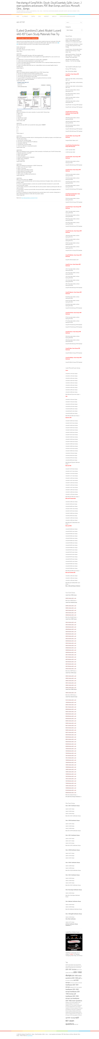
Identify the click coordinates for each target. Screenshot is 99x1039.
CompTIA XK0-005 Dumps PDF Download (74, 287)
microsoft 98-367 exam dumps (71, 545)
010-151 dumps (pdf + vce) (71, 700)
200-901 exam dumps (74, 964)
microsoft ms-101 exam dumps (72, 475)
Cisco (39, 16)
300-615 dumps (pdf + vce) (71, 645)
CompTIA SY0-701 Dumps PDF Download (74, 250)
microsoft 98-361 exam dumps (71, 531)
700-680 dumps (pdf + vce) (71, 774)
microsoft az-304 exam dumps (71, 385)
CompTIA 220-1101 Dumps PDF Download (74, 104)
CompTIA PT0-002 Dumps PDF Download (74, 324)
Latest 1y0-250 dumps (70, 868)
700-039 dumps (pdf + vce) (71, 753)
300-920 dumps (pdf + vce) (71, 614)
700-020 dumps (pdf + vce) (71, 748)
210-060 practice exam (72, 967)
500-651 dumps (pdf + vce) (71, 723)
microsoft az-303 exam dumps (71, 382)
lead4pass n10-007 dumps (70, 1002)
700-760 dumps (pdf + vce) (71, 776)
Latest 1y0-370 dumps (70, 855)
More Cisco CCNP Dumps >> (71, 670)
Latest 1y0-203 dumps (70, 878)
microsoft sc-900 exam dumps (71, 520)
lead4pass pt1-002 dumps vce (71, 1009)
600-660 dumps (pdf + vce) (71, 746)
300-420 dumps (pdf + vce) (71, 626)
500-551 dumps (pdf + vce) (71, 730)
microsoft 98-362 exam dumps (71, 533)
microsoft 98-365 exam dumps (71, 540)
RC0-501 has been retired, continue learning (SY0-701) (72, 240)
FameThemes (29, 1035)
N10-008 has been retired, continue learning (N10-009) (72, 305)
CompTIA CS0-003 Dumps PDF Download (74, 165)
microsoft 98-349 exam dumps (71, 529)
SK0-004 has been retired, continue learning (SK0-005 (72, 340)
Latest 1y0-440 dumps (70, 917)
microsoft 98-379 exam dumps (71, 559)
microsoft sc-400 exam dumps (71, 580)
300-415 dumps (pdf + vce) (71, 624)
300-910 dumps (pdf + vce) (71, 610)
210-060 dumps (77, 966)
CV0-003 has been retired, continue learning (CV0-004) (72, 182)
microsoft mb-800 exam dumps (72, 450)
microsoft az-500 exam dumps (71, 389)
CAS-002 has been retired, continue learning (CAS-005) (72, 118)
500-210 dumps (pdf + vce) (71, 739)
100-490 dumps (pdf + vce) (71, 702)
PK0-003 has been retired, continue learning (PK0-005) (72, 215)
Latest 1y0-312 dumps (70, 843)
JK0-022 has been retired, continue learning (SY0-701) (72, 236)
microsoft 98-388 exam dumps (71, 568)
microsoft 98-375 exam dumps (71, 556)
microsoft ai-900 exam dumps (71, 504)
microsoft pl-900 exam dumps (71, 515)
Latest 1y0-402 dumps (70, 811)
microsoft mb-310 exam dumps (72, 434)
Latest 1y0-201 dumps (70, 882)
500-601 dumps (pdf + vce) (71, 720)
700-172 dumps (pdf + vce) (71, 757)
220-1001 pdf (71, 972)
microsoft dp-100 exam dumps (71, 406)
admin (23, 38)
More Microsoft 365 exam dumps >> (73, 496)
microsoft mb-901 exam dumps (72, 508)
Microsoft (46, 16)
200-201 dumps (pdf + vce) (71, 704)
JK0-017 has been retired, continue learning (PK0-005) (72, 212)
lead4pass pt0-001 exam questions (75, 1006)
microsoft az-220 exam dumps (71, 380)
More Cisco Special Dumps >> (72, 794)
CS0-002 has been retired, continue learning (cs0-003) (72, 162)
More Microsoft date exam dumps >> (73, 415)
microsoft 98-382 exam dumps (71, 563)
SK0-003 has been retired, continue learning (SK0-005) (72, 337)
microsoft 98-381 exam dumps (71, 561)
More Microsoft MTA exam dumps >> (73, 570)
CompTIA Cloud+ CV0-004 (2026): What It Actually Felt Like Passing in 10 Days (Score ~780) (74, 51)
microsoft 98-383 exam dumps (71, 566)
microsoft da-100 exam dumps (71, 404)
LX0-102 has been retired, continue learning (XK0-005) (72, 273)
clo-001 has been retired (70, 149)
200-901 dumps (68, 964)
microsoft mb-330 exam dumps (72, 439)
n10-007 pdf (79, 1015)
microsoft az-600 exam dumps (71, 392)
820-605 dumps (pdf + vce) (71, 792)
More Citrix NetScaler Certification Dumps (74, 909)
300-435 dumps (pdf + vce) (71, 633)
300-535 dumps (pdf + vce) (71, 640)
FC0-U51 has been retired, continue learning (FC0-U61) (72, 199)
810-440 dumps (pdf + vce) (71, 790)
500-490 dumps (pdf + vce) (71, 718)
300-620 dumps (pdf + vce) (71, 647)
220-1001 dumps (71, 969)
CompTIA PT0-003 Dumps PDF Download (74, 327)
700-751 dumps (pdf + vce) (71, 778)
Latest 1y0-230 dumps (70, 904)
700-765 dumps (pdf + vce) (71, 780)
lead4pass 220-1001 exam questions (76, 987)
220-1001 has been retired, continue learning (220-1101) (73, 90)
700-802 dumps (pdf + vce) (71, 783)
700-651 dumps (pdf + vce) (71, 771)
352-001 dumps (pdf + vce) (71, 692)
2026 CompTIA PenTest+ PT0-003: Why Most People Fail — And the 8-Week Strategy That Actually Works (73, 56)
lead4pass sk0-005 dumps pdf (70, 1012)
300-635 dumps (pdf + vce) (71, 652)
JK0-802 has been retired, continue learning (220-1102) (72, 101)
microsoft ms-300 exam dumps (72, 485)
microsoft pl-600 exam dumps (71, 460)
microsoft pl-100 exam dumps (71, 453)
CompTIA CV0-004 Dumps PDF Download (74, 189)
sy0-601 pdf (76, 1024)
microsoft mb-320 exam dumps (72, 437)
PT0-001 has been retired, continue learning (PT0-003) (72, 318)
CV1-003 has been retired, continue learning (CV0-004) (72, 186)
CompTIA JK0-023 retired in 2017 (72, 259)
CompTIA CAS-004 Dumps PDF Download (74, 129)
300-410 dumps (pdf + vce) (71, 622)
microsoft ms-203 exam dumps (72, 482)
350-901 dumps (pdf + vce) (71, 607)
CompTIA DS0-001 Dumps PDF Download (74, 362)
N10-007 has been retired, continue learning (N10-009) (72, 301)
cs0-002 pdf (80, 982)
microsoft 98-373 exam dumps (71, 552)
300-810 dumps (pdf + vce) (71, 668)
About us (54, 16)
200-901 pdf (73, 966)
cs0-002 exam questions (74, 982)
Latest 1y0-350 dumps (70, 828)
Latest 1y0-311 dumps (70, 840)
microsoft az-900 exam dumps (71, 501)
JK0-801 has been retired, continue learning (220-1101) (72, 98)
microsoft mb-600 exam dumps (72, 446)
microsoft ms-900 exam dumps (72, 518)
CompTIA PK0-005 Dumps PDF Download (74, 226)
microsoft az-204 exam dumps (71, 378)
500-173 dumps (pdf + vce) (71, 706)
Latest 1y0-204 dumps (70, 893)
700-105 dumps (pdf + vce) (71, 755)
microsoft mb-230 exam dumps (72, 427)
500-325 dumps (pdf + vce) (71, 716)
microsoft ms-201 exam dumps (72, 480)
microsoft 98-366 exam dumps (71, 542)
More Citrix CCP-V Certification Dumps (73, 845)
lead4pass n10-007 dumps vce (74, 1003)
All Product (25, 16)
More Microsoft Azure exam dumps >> (73, 394)
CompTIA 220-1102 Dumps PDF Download (74, 107)
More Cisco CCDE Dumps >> (71, 694)
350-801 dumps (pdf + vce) (71, 685)
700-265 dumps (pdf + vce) (71, 762)
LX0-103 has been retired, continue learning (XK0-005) (72, 277)
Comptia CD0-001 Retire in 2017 (72, 140)
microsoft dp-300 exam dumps (71, 413)
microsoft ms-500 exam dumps (72, 489)
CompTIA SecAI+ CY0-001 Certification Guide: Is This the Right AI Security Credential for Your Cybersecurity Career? (74, 40)
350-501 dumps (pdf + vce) (71, 678)
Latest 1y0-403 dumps (70, 813)
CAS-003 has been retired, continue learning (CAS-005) (72, 122)
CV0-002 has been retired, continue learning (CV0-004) (72, 178)
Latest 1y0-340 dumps (70, 826)
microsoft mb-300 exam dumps (72, 432)
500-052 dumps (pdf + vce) (71, 709)
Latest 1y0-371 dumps (70, 853)
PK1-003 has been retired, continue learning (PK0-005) (72, 223)
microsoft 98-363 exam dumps (71, 536)
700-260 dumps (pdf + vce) (71, 760)
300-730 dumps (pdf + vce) (71, 664)
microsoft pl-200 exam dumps (71, 455)
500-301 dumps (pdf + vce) (71, 711)
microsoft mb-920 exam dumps (72, 513)
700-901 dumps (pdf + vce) (71, 785)
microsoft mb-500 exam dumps (72, 443)
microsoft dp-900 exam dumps (71, 506)
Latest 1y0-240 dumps (70, 906)
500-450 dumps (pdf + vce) (71, 737)
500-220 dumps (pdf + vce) (71, 741)
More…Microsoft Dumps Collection (73, 586)
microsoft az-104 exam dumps (71, 373)
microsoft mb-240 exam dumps (72, 430)
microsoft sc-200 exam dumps (71, 575)
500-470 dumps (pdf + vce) (71, 727)
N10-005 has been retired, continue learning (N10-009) (72, 297)
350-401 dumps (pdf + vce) (71, 676)
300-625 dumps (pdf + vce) (71, 650)
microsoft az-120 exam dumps (71, 376)
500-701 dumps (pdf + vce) (71, 732)
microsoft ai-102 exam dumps (71, 401)
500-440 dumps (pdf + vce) (71, 734)
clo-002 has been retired (70, 152)
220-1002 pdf (76, 978)
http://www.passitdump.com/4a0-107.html (29, 197)
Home (18, 16)
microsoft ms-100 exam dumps (72, 473)
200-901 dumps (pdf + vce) (71, 605)
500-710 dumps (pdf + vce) (71, 725)
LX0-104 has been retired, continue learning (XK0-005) (72, 280)
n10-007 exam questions (73, 1015)
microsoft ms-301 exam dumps (72, 487)
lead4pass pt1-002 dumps (70, 1008)
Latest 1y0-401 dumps (70, 809)
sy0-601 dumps (70, 1018)
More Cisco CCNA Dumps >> (71, 600)
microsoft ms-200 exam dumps (72, 478)
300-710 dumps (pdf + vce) (71, 654)
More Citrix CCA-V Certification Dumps (73, 885)
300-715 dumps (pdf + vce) (71, 657)
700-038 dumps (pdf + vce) (71, 750)
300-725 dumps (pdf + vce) (71, 661)
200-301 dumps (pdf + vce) (71, 598)
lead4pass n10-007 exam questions (71, 1005)
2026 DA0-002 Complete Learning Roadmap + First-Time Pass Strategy (73, 60)
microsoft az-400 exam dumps (71, 387)
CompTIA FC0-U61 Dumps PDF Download (74, 202)
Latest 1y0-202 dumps (70, 880)
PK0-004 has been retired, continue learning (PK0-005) (72, 219)
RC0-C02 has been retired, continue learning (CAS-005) (72, 125)
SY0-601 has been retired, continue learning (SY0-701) (72, 247)
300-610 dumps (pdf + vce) (71, 643)
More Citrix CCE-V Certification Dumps (73, 815)
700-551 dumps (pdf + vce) (71, 769)
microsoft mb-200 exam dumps (72, 420)
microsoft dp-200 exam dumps (71, 408)
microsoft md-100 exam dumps (72, 468)
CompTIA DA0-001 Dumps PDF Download (74, 353)
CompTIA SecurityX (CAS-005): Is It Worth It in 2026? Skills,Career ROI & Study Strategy (74, 45)
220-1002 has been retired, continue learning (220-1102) (73, 94)
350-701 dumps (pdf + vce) (71, 682)
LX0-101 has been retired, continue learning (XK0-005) (72, 269)
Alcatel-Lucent (35, 38)
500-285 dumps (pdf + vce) (71, 744)
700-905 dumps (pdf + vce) (71, 787)
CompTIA (33, 16)
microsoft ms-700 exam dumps (72, 494)
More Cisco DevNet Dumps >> (72, 617)
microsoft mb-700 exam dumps (72, 448)
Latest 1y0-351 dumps (70, 823)
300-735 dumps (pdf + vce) (71, 666)
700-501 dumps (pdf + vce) (71, 764)
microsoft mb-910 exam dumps (72, 511)
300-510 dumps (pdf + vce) (71, 636)
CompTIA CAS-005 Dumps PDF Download (74, 131)
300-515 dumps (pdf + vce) (71, 638)
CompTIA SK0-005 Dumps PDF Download (74, 343)
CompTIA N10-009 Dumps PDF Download (74, 308)
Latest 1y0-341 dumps (70, 857)
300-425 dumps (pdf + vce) (71, 629)
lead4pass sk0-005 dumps (76, 1010)
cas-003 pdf (71, 980)
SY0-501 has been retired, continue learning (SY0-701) (72, 243)
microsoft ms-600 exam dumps (72, 492)
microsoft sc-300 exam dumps (71, 578)
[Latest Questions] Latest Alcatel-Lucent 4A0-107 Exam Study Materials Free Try (39, 32)
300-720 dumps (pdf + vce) (71, 659)
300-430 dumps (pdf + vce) (71, 631)
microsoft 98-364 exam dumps (71, 538)
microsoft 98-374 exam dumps (71, 554)
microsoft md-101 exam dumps (72, 471)
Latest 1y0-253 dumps (70, 865)
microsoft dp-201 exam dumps (71, 411)
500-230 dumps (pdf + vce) (71, 713)
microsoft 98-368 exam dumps (71, 547)
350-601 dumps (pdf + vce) (71, 680)
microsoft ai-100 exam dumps (71, 399)
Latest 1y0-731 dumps (70, 922)
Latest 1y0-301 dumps (70, 838)
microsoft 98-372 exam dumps (71, 549)
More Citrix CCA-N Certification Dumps (73, 870)
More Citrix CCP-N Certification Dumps (73, 830)
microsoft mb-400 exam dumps (72, 441)
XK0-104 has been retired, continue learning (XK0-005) (72, 284)
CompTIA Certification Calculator (67, 16)
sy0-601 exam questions (72, 1020)
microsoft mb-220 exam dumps (72, 425)
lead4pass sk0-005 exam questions (74, 1013)
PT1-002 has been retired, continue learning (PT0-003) (72, 321)
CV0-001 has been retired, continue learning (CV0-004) (72, 175)
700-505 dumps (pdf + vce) (71, 767)
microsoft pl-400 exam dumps (71, 457)
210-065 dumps (78, 967)
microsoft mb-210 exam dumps (72, 423)
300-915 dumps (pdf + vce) (71, 612)
